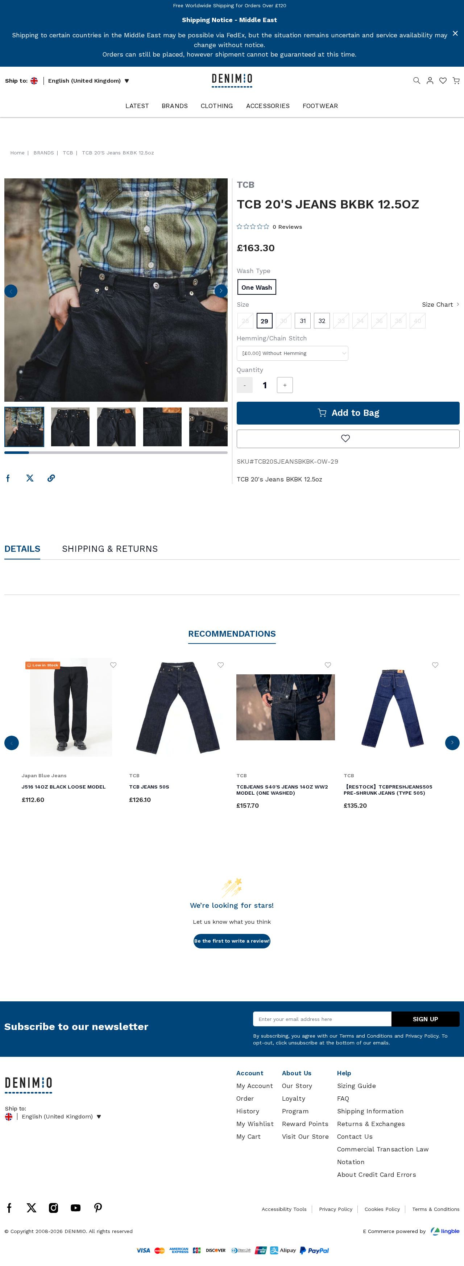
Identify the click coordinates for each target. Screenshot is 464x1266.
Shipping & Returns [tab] (110, 548)
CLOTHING (217, 105)
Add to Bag (355, 412)
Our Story (297, 1085)
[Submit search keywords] (416, 82)
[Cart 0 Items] (456, 82)
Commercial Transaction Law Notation (383, 1156)
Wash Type (253, 270)
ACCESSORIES (268, 105)
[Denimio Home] (232, 80)
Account (250, 1073)
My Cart (248, 1136)
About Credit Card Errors (376, 1174)
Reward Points (305, 1124)
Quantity (250, 369)
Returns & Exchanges (371, 1124)
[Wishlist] (113, 665)
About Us (296, 1073)
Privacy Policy (421, 1036)
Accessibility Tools (284, 1209)
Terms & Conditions (436, 1209)
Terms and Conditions (366, 1036)
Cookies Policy (382, 1209)
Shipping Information (370, 1111)
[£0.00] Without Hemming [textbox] (274, 353)
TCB (245, 184)
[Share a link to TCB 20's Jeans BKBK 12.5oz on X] (30, 478)
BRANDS (175, 105)
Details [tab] (22, 548)
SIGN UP (425, 1019)
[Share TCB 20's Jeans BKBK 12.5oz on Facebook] (8, 478)
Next (221, 293)
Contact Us (355, 1136)
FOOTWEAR (321, 105)
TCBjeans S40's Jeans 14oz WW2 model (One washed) (282, 790)
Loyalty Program (295, 1105)
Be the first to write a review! (232, 941)
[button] (430, 82)
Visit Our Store (305, 1136)
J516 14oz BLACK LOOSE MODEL (64, 787)
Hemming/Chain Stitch (272, 338)
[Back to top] (447, 1222)
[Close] (455, 33)
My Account (254, 1085)
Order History (247, 1105)
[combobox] (292, 353)
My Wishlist (255, 1124)
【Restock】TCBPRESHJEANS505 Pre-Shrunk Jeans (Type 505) (388, 790)
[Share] (51, 478)
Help (344, 1073)
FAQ (343, 1098)
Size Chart (437, 304)
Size (243, 304)
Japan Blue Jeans (44, 775)
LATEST (137, 105)
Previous (10, 293)
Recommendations (232, 634)
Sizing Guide (356, 1085)
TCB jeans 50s (149, 787)
